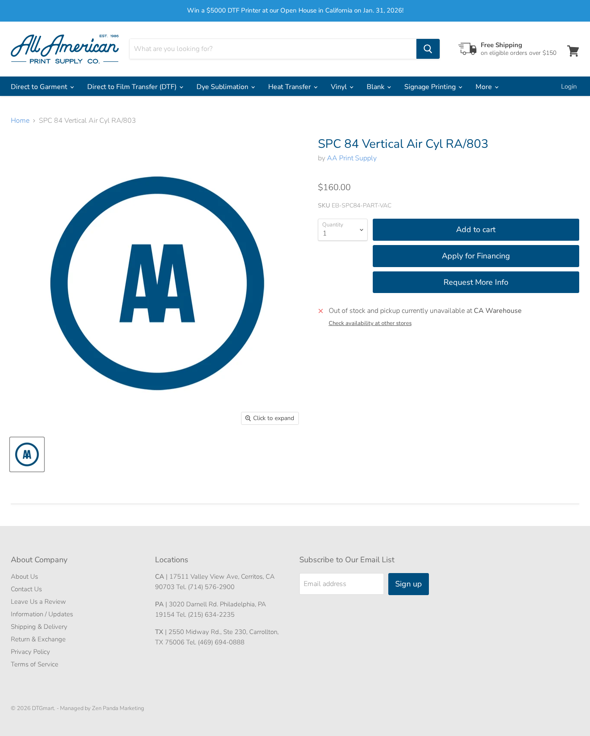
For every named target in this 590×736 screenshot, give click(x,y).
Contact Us (26, 589)
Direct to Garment (40, 87)
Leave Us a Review (38, 601)
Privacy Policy (30, 651)
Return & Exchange (38, 639)
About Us (24, 576)
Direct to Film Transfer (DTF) (132, 87)
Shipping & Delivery (39, 626)
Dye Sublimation (223, 87)
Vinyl (340, 87)
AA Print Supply (352, 158)
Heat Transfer (290, 87)
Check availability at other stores (370, 323)
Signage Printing (430, 87)
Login (569, 86)
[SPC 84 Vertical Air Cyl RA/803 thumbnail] (27, 454)
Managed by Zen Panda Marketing (102, 708)
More (485, 87)
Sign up (408, 584)
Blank (376, 87)
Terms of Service (34, 664)
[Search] (428, 49)
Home (20, 120)
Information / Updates (42, 614)
